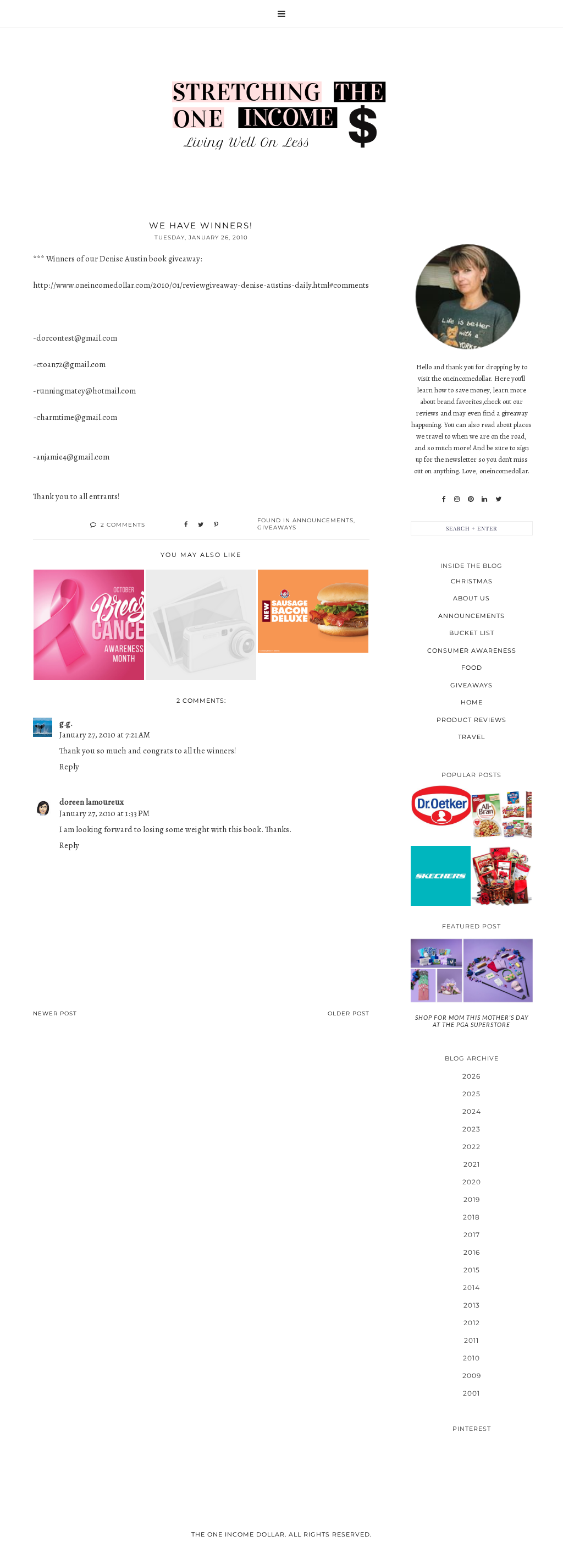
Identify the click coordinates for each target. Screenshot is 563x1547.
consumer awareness (471, 650)
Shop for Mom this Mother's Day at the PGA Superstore (471, 1021)
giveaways (276, 527)
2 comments (123, 524)
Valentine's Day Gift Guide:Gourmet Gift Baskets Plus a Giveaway (501, 875)
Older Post (348, 1013)
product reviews (471, 720)
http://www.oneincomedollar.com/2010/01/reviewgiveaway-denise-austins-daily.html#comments (201, 285)
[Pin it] (216, 525)
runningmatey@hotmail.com (86, 390)
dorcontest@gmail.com (76, 337)
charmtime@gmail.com (76, 417)
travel (471, 737)
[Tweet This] (200, 525)
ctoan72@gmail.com (71, 364)
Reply (69, 766)
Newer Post (55, 1013)
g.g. (66, 723)
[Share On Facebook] (185, 525)
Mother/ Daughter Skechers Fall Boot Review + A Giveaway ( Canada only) (440, 875)
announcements (323, 520)
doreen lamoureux (91, 801)
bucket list (471, 633)
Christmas (472, 581)
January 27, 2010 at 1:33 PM (104, 813)
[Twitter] (498, 499)
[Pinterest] (470, 499)
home (472, 702)
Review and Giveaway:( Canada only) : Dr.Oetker (440, 805)
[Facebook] (444, 499)
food (471, 667)
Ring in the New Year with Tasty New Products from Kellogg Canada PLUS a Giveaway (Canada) (501, 814)
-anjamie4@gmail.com (71, 456)
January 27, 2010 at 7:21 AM (104, 734)
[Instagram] (457, 499)
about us (471, 598)
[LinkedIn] (484, 499)
